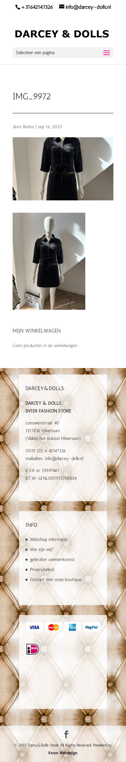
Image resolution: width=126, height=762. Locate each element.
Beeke (28, 126)
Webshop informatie (48, 539)
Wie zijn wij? (42, 549)
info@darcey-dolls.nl (64, 458)
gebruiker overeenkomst (52, 559)
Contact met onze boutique (56, 579)
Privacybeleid (42, 569)
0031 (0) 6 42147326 (46, 451)
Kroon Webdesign (62, 753)
